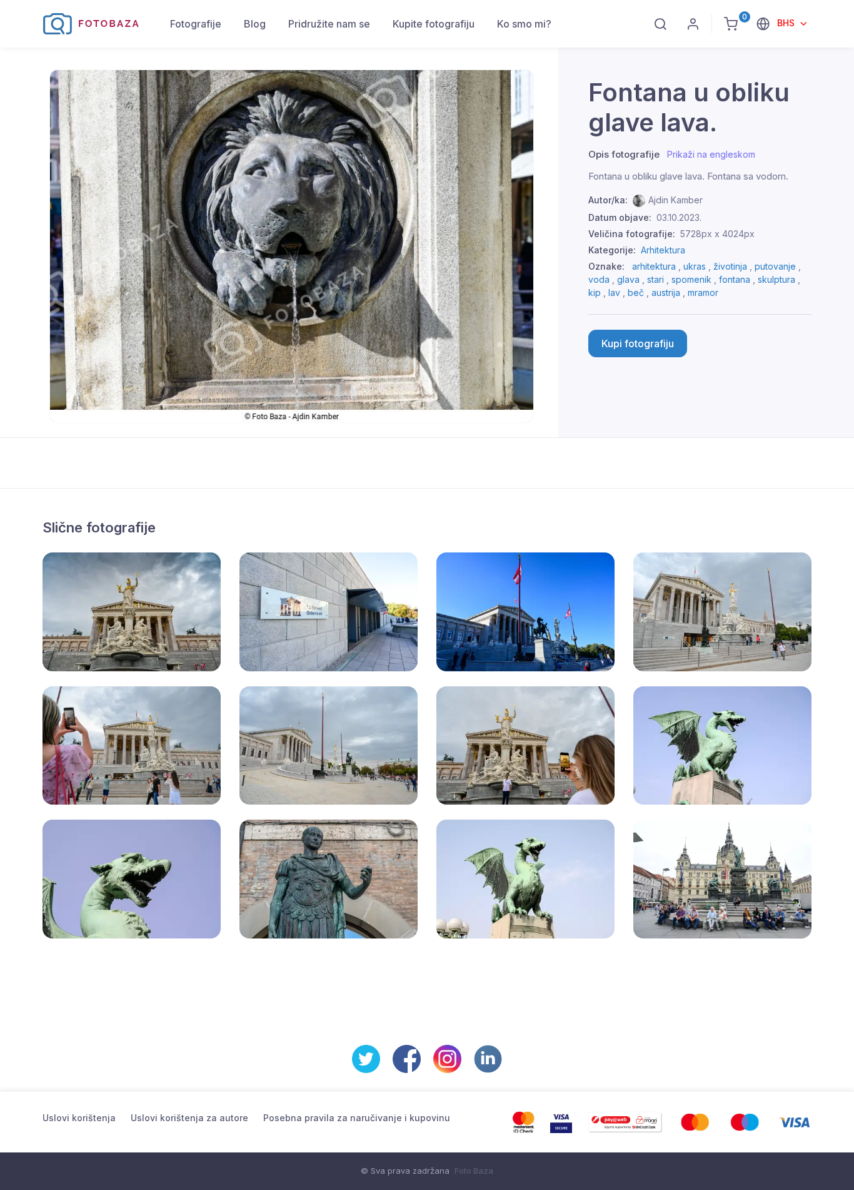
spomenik (691, 279)
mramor (703, 292)
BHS (787, 23)
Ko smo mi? (524, 24)
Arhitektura (663, 250)
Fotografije (195, 24)
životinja (730, 266)
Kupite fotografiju (434, 24)
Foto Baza (474, 1171)
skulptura (776, 279)
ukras (694, 266)
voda (599, 279)
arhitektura (654, 266)
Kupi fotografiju (637, 343)
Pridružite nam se (329, 24)
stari (655, 279)
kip (594, 292)
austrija (665, 292)
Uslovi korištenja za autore (189, 1117)
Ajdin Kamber (675, 200)
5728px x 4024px (717, 233)
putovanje (775, 266)
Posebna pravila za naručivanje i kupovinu (356, 1117)
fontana (734, 279)
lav (614, 292)
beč (636, 292)
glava (628, 279)
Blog (255, 24)
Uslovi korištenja (79, 1117)
